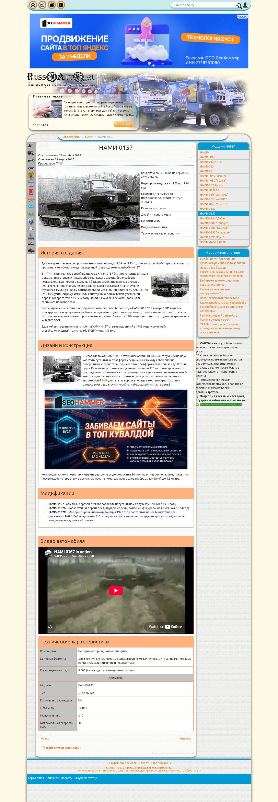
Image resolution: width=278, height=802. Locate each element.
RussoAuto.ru (176, 770)
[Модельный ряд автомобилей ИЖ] (31, 206)
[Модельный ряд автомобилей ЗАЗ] (31, 199)
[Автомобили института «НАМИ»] (31, 181)
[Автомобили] (33, 5)
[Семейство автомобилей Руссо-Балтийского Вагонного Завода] (31, 174)
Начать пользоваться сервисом (220, 404)
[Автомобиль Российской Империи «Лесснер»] (31, 152)
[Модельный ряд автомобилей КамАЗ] (31, 236)
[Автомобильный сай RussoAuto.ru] (61, 79)
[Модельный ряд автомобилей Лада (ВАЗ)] (31, 228)
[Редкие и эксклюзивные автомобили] (31, 250)
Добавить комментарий (63, 747)
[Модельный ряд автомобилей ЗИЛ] (31, 185)
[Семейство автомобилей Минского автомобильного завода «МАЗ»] (31, 243)
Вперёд (185, 738)
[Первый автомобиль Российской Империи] (31, 145)
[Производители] (42, 5)
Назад (45, 738)
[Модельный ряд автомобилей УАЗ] (31, 214)
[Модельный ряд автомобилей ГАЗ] (31, 221)
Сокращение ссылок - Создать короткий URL (139, 763)
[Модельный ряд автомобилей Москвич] (31, 192)
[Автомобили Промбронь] (31, 167)
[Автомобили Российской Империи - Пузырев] (31, 160)
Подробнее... (123, 124)
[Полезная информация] (61, 5)
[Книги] (51, 5)
